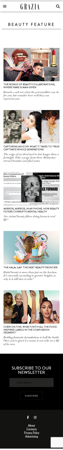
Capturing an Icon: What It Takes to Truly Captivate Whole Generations (31, 148)
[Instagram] (35, 417)
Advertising (31, 436)
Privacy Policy (31, 433)
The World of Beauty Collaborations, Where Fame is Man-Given (29, 86)
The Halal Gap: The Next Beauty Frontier (30, 267)
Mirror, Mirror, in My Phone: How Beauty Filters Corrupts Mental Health (31, 210)
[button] (5, 6)
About (31, 425)
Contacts (31, 429)
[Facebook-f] (28, 417)
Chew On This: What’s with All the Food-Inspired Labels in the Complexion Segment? (31, 329)
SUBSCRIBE (31, 395)
